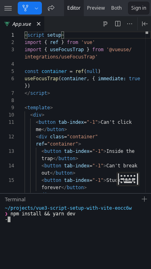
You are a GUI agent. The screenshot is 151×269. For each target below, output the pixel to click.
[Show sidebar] (8, 8)
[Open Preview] (145, 23)
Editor (74, 7)
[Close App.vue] (39, 24)
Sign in (138, 7)
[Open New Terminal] (144, 199)
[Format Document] (105, 23)
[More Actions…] (130, 23)
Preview (96, 7)
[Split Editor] (118, 23)
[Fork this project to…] (36, 8)
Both (116, 7)
